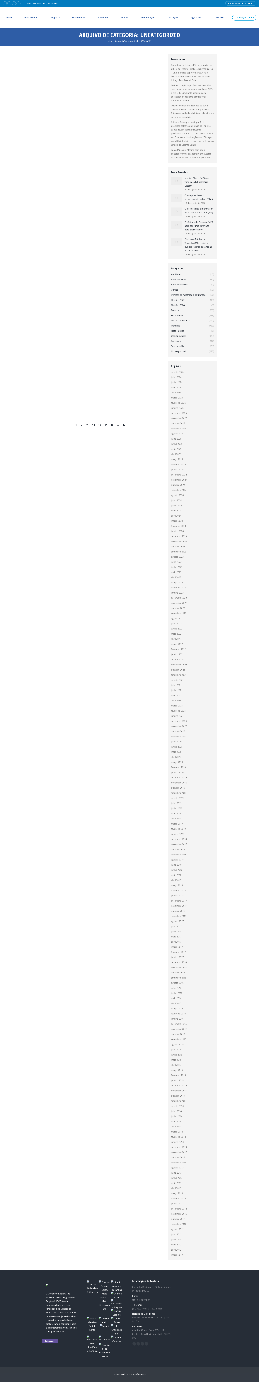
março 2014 (177, 1131)
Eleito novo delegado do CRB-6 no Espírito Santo (76, 340)
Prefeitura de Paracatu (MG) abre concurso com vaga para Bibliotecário (199, 226)
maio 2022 (176, 633)
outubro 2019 (178, 787)
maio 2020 (176, 751)
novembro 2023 (179, 541)
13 (99, 424)
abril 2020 (176, 757)
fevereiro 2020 (178, 767)
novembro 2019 (179, 782)
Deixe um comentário (105, 64)
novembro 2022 (179, 603)
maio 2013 (176, 1183)
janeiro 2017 (177, 957)
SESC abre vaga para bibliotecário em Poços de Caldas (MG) (83, 135)
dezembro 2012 (179, 1208)
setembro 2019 (178, 792)
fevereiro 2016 (178, 1013)
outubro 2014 (178, 1095)
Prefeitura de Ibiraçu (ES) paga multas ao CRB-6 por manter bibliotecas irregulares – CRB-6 (192, 69)
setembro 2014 (178, 1100)
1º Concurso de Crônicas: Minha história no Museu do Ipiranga (85, 302)
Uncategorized (52, 64)
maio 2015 (176, 1059)
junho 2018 (176, 869)
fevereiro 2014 (178, 1136)
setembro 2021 (178, 674)
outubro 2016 (178, 972)
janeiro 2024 (177, 531)
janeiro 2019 (177, 833)
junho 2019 (176, 808)
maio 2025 (176, 449)
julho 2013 (176, 1172)
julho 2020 (176, 741)
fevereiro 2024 (178, 526)
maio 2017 (176, 936)
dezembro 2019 (179, 777)
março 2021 (177, 705)
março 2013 (177, 1193)
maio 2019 (176, 813)
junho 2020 (176, 746)
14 (106, 424)
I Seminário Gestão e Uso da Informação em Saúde (77, 287)
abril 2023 (176, 577)
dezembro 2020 (179, 721)
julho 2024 (176, 500)
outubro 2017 (178, 910)
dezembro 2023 (179, 536)
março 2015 (177, 1070)
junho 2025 (176, 443)
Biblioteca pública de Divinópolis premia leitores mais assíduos (85, 211)
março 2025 (177, 459)
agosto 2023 (177, 556)
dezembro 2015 (179, 1023)
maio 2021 (176, 695)
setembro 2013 (178, 1162)
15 (112, 424)
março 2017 (177, 946)
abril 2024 (176, 515)
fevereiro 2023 (178, 587)
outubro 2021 (178, 669)
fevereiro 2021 (178, 710)
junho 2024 (176, 505)
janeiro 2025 (177, 469)
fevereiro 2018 (178, 890)
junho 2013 (176, 1177)
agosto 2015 (177, 1044)
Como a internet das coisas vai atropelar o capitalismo (80, 249)
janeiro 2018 (177, 895)
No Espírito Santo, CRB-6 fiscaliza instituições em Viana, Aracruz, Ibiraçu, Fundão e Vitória (190, 76)
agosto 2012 (177, 1229)
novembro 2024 (179, 479)
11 (87, 424)
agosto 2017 (177, 921)
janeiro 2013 (177, 1203)
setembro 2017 (178, 916)
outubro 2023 (178, 546)
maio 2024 (176, 510)
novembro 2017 (179, 905)
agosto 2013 (177, 1167)
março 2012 (177, 1254)
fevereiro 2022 (178, 649)
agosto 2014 (177, 1106)
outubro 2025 (178, 423)
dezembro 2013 (179, 1147)
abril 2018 (176, 880)
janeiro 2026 (177, 407)
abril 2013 (176, 1188)
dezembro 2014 (179, 1085)
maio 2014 (176, 1121)
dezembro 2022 (179, 597)
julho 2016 (176, 987)
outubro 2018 (178, 849)
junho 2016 (176, 993)
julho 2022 (176, 623)
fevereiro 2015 (178, 1075)
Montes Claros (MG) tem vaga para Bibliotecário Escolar (197, 182)
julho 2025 (176, 438)
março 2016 (177, 1008)
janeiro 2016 (177, 1018)
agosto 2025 (177, 433)
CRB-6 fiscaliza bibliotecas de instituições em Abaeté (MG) (199, 210)
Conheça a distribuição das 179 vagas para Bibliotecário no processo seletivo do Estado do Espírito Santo (192, 141)
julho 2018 (176, 864)
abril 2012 (176, 1249)
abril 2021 (176, 700)
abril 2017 (176, 941)
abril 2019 (176, 818)
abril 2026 (176, 392)
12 (93, 424)
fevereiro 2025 (178, 464)
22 (124, 424)
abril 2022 (176, 638)
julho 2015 (176, 1049)
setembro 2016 (178, 977)
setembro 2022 (178, 613)
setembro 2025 (178, 428)
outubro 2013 (178, 1157)
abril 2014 (176, 1126)
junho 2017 (176, 931)
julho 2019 (176, 803)
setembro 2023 (178, 551)
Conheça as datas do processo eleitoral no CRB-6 (199, 197)
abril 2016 (176, 1003)
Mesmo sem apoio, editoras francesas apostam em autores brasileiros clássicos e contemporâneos (191, 153)
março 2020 (177, 762)
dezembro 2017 (179, 900)
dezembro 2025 (179, 413)
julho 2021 (176, 685)
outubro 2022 (178, 608)
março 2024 (177, 520)
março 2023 (177, 582)
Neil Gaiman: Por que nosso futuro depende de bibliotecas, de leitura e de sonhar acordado (192, 113)
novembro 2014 (179, 1090)
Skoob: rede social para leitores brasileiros (72, 58)
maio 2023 (176, 572)
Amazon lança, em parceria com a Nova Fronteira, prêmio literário (87, 173)
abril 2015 (176, 1064)
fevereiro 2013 (178, 1198)
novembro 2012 (179, 1213)
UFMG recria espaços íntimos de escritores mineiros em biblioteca (87, 97)
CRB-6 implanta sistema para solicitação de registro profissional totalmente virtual (188, 96)
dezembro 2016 (179, 962)
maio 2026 (176, 387)
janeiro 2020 (177, 772)
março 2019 (177, 823)
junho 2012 (176, 1239)
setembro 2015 (178, 1039)
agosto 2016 (177, 982)
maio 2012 (176, 1244)
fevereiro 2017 (178, 952)
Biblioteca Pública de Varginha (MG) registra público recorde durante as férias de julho (198, 245)
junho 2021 (176, 690)
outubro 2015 (178, 1034)
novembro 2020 (179, 726)
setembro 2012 (178, 1224)
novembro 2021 (179, 664)
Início (110, 41)
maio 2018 (176, 875)
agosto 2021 (177, 680)
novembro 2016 (179, 967)
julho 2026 (176, 377)
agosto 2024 (177, 495)
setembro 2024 (178, 490)
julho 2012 (176, 1234)
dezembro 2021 (179, 659)
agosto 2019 (177, 798)
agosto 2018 (177, 859)
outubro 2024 (178, 484)
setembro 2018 (178, 854)
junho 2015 (176, 1054)
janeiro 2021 (177, 715)
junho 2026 (176, 382)
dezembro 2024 (179, 474)
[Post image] (176, 181)
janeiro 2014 (177, 1141)
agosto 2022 (177, 618)
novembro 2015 (179, 1029)
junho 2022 (176, 628)
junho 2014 (176, 1116)
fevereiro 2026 (178, 402)
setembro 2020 (178, 736)
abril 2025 (176, 454)
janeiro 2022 (177, 654)
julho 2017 (176, 926)
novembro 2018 (179, 844)
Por (65, 64)
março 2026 (177, 397)
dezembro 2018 (179, 839)
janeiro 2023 (177, 592)
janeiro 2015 (177, 1080)
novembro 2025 (179, 418)
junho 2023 (176, 567)
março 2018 (177, 885)
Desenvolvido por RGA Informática (129, 1374)
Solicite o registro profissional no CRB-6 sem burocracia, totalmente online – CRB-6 (192, 89)
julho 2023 (176, 561)
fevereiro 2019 (178, 828)
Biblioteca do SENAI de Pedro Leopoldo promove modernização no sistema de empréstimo (95, 380)
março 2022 (177, 644)
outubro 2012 (178, 1218)
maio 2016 (176, 998)
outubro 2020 (178, 731)
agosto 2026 (177, 372)
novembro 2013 (179, 1152)
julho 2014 (176, 1111)
